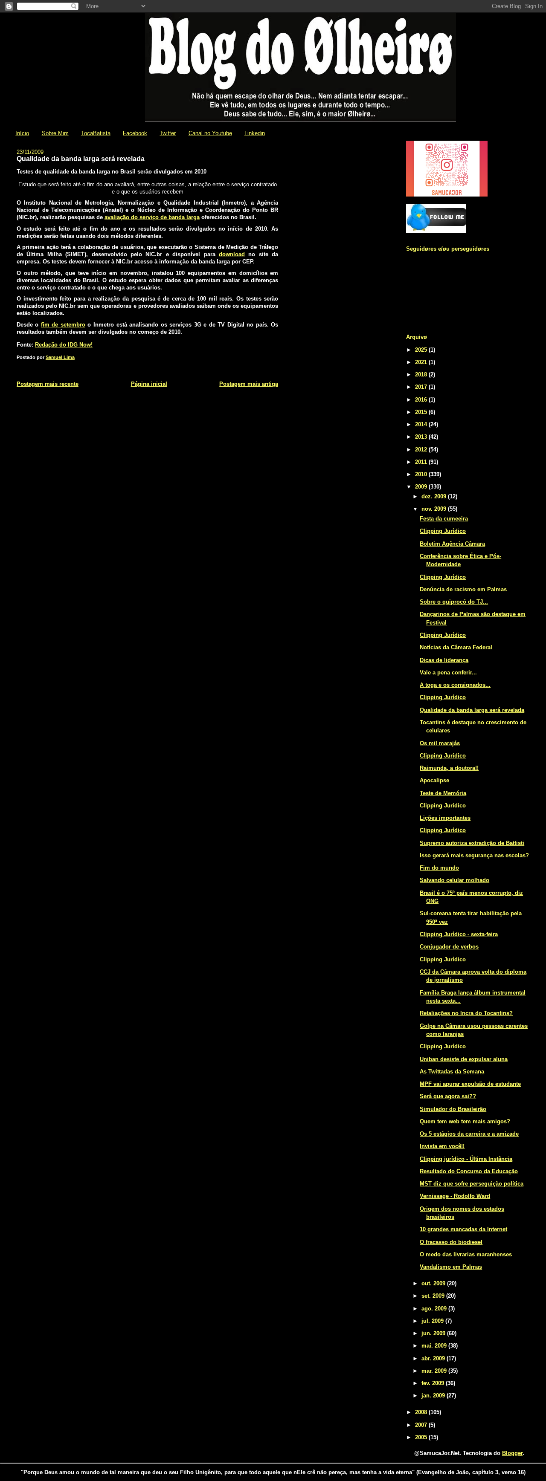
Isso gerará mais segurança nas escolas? (474, 855)
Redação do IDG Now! (64, 344)
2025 (422, 350)
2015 (422, 412)
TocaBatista (95, 133)
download (232, 254)
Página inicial (149, 384)
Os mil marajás (440, 743)
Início (22, 133)
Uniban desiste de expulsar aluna (464, 1059)
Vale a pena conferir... (448, 672)
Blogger (512, 1453)
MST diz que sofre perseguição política (471, 1183)
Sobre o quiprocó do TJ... (454, 602)
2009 (422, 486)
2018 (422, 374)
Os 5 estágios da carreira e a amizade (469, 1134)
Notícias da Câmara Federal (456, 647)
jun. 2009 (434, 1333)
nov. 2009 (434, 509)
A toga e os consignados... (455, 685)
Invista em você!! (442, 1146)
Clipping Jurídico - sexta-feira (459, 934)
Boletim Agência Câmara (452, 544)
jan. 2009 (434, 1395)
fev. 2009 (433, 1383)
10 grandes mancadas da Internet (463, 1229)
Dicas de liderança (444, 660)
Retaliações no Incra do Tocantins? (466, 1013)
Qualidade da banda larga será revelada (472, 710)
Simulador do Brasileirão (453, 1109)
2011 (422, 462)
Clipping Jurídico (443, 531)
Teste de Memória (443, 793)
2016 (422, 399)
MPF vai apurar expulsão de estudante (470, 1084)
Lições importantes (445, 818)
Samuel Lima (60, 357)
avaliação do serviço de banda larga (152, 217)
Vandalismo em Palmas (451, 1267)
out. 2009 (434, 1283)
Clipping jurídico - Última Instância (466, 1159)
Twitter (168, 133)
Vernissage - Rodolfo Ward (455, 1196)
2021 (422, 362)
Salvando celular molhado (454, 880)
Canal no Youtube (210, 133)
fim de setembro (63, 324)
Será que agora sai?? (448, 1096)
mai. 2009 (434, 1345)
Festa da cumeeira (444, 518)
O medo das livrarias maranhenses (466, 1254)
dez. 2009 (434, 496)
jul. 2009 (433, 1321)
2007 (422, 1425)
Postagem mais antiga (248, 384)
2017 (422, 387)
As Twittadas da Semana (452, 1071)
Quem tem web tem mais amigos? (465, 1121)
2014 (422, 424)
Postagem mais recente (47, 384)
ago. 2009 (434, 1308)
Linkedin (254, 133)
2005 (422, 1437)
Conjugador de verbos (449, 946)
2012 (422, 449)
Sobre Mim (55, 133)
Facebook (135, 133)
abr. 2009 (434, 1358)
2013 (422, 437)
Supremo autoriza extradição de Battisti (472, 843)
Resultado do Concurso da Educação (469, 1171)
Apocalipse (434, 780)
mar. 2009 (434, 1371)
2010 (422, 474)
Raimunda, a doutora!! (449, 768)
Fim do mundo (439, 868)
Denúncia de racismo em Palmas (463, 589)
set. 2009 (433, 1296)
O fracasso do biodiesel (451, 1242)
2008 (422, 1412)
